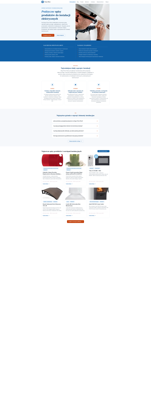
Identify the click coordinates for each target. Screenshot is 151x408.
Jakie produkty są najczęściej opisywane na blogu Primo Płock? (68, 121)
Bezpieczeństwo (100, 1)
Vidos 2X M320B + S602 (95, 171)
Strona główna (72, 1)
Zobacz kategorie (60, 35)
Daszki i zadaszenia (48, 201)
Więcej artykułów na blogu (74, 141)
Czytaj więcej (45, 183)
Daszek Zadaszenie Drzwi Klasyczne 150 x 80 (52, 205)
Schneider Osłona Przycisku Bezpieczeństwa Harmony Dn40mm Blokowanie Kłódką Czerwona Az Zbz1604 (51, 174)
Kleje (68, 201)
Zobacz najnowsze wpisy (103, 151)
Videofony (97, 168)
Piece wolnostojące (94, 201)
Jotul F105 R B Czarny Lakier (96, 204)
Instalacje (93, 1)
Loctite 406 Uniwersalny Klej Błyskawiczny (73, 205)
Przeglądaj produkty (47, 35)
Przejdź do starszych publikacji (74, 221)
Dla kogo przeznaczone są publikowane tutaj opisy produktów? (68, 135)
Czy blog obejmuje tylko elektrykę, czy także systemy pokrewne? (68, 131)
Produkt (81, 1)
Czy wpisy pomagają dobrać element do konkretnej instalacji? (68, 126)
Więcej (107, 1)
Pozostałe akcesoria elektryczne (51, 168)
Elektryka (87, 1)
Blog (78, 1)
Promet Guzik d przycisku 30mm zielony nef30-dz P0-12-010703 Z (74, 173)
